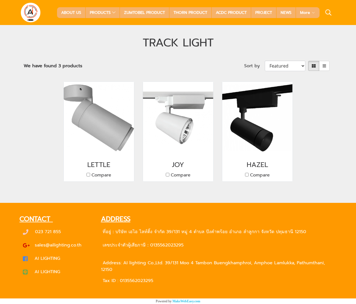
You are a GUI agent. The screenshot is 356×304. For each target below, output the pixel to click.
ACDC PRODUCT (231, 13)
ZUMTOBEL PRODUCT (144, 13)
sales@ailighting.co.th (58, 245)
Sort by (254, 66)
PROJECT (263, 13)
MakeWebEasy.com (186, 301)
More (306, 13)
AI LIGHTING (47, 258)
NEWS (286, 13)
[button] (328, 12)
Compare (101, 175)
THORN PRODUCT (190, 13)
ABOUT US (71, 13)
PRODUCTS (101, 13)
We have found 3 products (53, 66)
